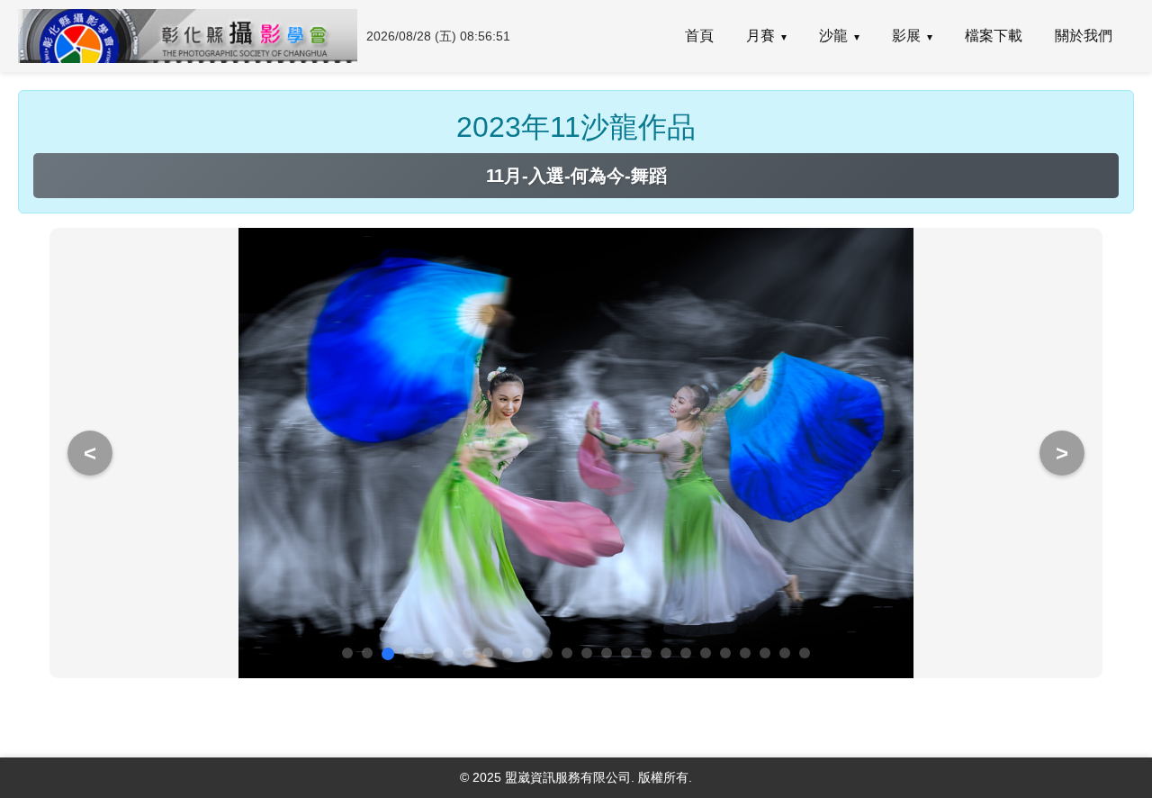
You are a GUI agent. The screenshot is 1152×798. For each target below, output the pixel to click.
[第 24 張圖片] (804, 653)
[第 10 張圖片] (527, 653)
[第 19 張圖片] (705, 653)
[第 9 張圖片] (507, 653)
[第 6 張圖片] (448, 653)
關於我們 (1083, 35)
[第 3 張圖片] (388, 654)
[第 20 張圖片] (725, 653)
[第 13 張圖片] (586, 653)
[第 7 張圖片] (468, 653)
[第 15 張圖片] (626, 653)
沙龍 (833, 35)
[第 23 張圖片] (784, 653)
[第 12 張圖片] (567, 653)
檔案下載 (993, 35)
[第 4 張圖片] (408, 653)
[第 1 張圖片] (347, 653)
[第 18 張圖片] (685, 653)
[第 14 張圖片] (606, 653)
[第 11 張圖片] (547, 653)
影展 (906, 35)
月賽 (760, 35)
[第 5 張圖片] (428, 653)
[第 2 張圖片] (367, 653)
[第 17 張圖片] (666, 653)
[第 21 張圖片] (745, 653)
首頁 (699, 35)
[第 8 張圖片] (487, 653)
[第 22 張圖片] (765, 653)
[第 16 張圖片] (646, 653)
